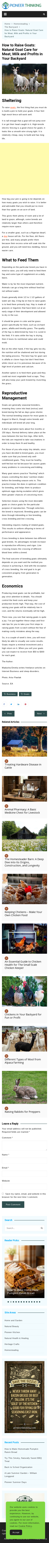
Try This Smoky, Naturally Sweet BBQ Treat (23, 1459)
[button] (8, 1302)
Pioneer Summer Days (16, 1482)
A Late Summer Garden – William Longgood (21, 1474)
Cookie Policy (25, 1526)
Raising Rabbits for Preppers (22, 1111)
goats (13, 107)
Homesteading (12, 1350)
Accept (16, 1532)
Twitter (11, 704)
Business (11, 694)
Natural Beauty (12, 1326)
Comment (7, 1138)
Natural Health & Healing (17, 1338)
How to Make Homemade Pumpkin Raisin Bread (22, 1291)
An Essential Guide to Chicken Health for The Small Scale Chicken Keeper (23, 965)
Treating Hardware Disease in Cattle (23, 766)
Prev (9, 713)
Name (5, 1155)
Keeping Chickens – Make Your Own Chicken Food (23, 913)
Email (5, 1168)
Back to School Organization (18, 1467)
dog (5, 236)
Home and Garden (13, 1320)
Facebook (4, 704)
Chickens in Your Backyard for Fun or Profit (23, 1016)
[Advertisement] (24, 168)
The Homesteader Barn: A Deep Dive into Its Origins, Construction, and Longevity (24, 862)
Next (39, 713)
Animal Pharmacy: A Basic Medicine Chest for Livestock (22, 811)
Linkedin (19, 704)
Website (6, 1181)
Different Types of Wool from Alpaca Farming (23, 1061)
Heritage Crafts (12, 1344)
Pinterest (26, 704)
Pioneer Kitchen (12, 1332)
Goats (27, 694)
